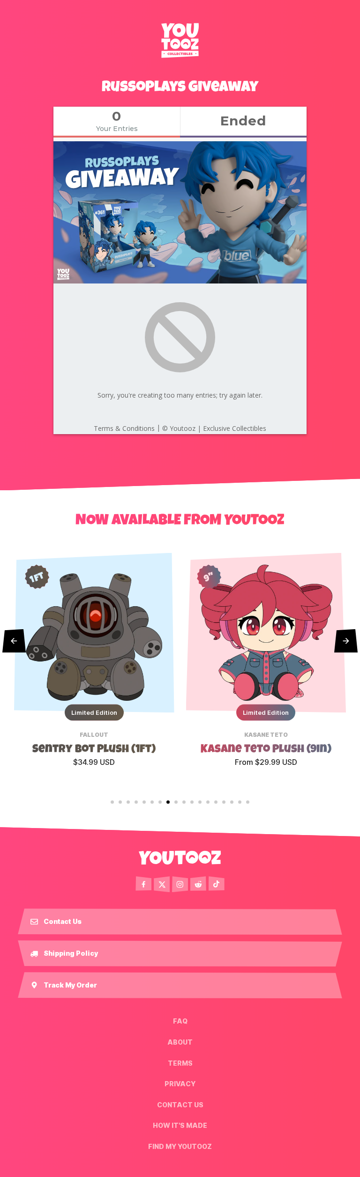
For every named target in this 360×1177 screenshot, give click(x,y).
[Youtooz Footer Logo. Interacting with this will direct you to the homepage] (180, 857)
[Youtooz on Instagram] (180, 884)
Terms (180, 1063)
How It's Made (180, 1125)
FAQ (180, 1021)
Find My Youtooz (180, 1146)
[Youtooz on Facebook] (143, 884)
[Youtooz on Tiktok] (217, 884)
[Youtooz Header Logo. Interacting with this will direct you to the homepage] (180, 40)
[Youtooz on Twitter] (162, 884)
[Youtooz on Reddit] (198, 884)
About (180, 1042)
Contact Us (180, 1105)
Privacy (180, 1084)
